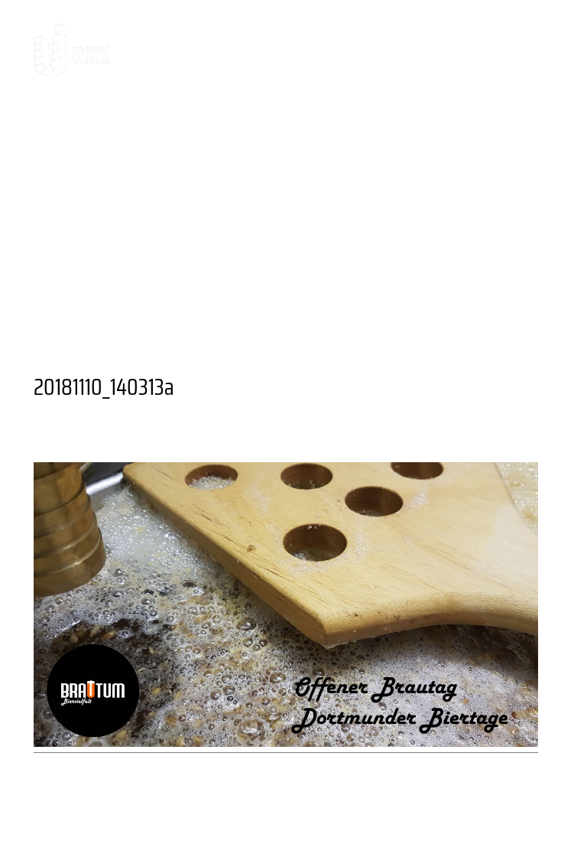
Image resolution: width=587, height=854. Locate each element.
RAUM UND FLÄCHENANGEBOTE (311, 203)
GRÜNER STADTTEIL (385, 279)
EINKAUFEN (261, 279)
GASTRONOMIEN (329, 253)
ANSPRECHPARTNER (413, 152)
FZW (190, 279)
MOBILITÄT (320, 304)
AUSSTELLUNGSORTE (478, 253)
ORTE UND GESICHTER (445, 178)
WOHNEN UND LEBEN (108, 203)
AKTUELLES (75, 152)
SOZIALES (410, 304)
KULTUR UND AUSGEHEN (228, 127)
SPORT (485, 304)
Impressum (334, 827)
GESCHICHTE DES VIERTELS (229, 152)
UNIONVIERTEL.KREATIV (412, 127)
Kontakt (117, 827)
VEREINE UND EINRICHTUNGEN (264, 329)
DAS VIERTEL (80, 127)
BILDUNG (235, 304)
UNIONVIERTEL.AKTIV (107, 178)
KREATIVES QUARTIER (274, 178)
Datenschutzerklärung (464, 827)
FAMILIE (161, 304)
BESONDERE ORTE (191, 253)
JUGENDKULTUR (89, 329)
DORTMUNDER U (100, 279)
